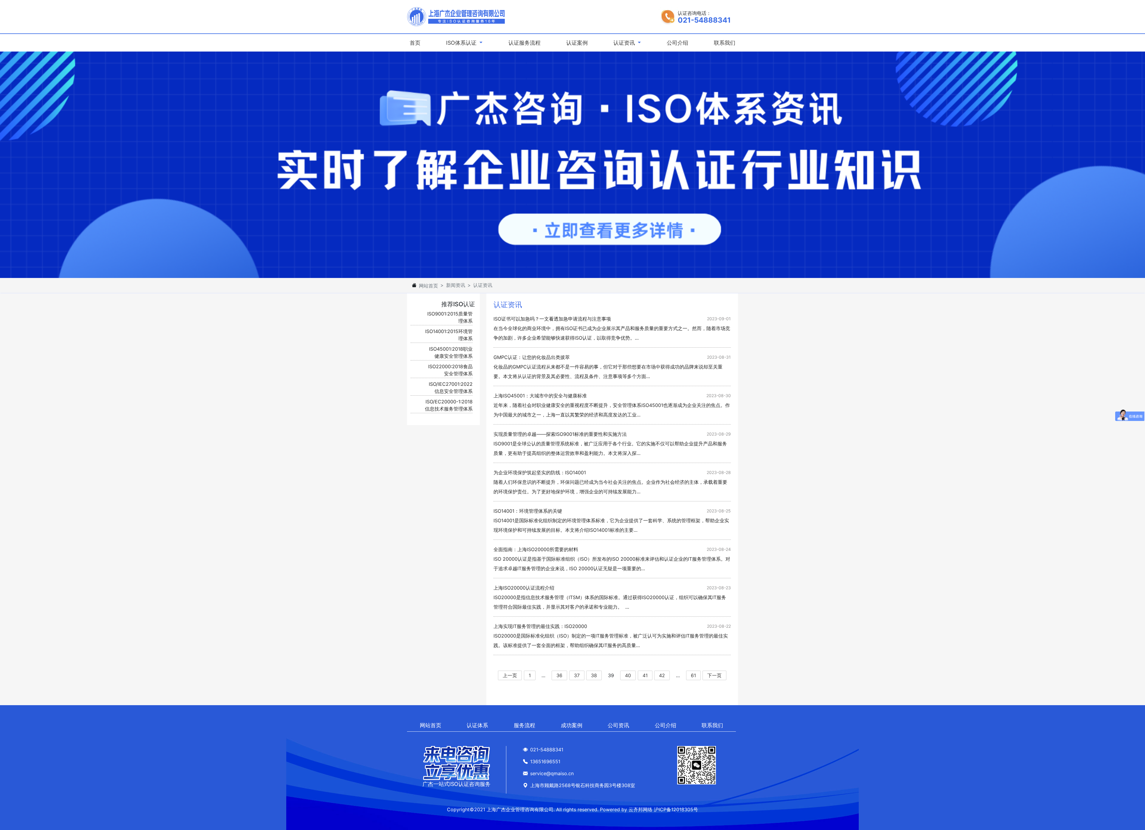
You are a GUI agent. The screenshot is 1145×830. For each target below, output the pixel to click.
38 (594, 675)
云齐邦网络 (640, 809)
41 (645, 675)
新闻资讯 (455, 285)
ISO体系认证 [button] (462, 43)
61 (693, 675)
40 (628, 675)
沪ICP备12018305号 (676, 809)
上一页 (510, 675)
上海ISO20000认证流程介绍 (523, 588)
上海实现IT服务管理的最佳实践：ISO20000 (540, 626)
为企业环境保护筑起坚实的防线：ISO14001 (539, 472)
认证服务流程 (524, 43)
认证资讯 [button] (624, 43)
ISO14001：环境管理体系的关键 (527, 511)
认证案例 (577, 43)
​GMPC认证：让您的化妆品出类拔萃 (531, 357)
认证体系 (477, 725)
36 (559, 675)
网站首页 (428, 286)
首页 (416, 42)
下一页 (714, 675)
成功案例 (571, 725)
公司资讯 (618, 725)
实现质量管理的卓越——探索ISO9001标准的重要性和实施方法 (560, 434)
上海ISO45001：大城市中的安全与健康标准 (540, 396)
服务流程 (524, 725)
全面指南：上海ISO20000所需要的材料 (535, 549)
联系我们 (724, 43)
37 (577, 675)
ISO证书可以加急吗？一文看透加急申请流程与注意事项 (552, 319)
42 (662, 675)
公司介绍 (677, 43)
